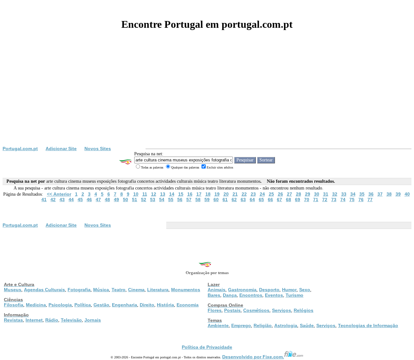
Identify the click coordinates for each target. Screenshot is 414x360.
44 (71, 199)
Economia (188, 304)
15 (180, 194)
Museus (12, 289)
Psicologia (60, 304)
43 (62, 199)
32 (334, 194)
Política (82, 304)
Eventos (274, 295)
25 (271, 194)
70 (306, 199)
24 (262, 194)
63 (243, 199)
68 (288, 199)
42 (53, 199)
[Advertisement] (207, 97)
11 (144, 194)
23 (253, 194)
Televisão (71, 320)
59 (207, 199)
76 (361, 199)
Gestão (101, 304)
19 (217, 194)
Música (101, 289)
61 (225, 199)
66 (270, 199)
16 (189, 194)
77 (370, 199)
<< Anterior (59, 194)
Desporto (269, 289)
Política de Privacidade (207, 347)
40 (407, 194)
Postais (232, 310)
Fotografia (79, 289)
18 (208, 194)
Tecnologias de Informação (368, 325)
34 (352, 194)
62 (234, 199)
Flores (215, 310)
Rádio (51, 320)
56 (179, 199)
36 (371, 194)
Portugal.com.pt (20, 148)
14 (171, 194)
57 (188, 199)
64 (252, 199)
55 (170, 199)
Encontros (250, 295)
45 (80, 199)
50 (125, 199)
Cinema (136, 289)
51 (134, 199)
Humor (289, 289)
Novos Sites (97, 148)
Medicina (36, 304)
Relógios (303, 310)
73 (333, 199)
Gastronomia (242, 289)
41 (44, 199)
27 (289, 194)
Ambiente (218, 325)
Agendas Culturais (44, 289)
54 (161, 199)
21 (235, 194)
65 (261, 199)
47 (98, 199)
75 (351, 199)
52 (143, 199)
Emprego (241, 325)
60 (216, 199)
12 (153, 194)
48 (107, 199)
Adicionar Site (61, 148)
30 (316, 194)
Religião (263, 325)
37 (380, 194)
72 (324, 199)
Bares (214, 295)
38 (389, 194)
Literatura (158, 289)
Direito (147, 304)
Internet (34, 320)
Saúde (307, 325)
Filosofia (13, 304)
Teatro (118, 289)
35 (362, 194)
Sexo (304, 289)
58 (198, 199)
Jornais (92, 320)
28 (298, 194)
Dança (230, 295)
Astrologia (285, 325)
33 (343, 194)
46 (89, 199)
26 (280, 194)
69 (297, 199)
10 (135, 194)
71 (315, 199)
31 (325, 194)
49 (116, 199)
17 (199, 194)
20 (226, 194)
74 (342, 199)
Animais (216, 289)
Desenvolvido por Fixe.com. (253, 356)
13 (162, 194)
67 (279, 199)
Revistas (13, 320)
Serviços (281, 310)
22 (244, 194)
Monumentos (185, 289)
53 (152, 199)
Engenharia (124, 304)
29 (307, 194)
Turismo (294, 295)
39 (398, 194)
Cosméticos (256, 310)
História (165, 304)
